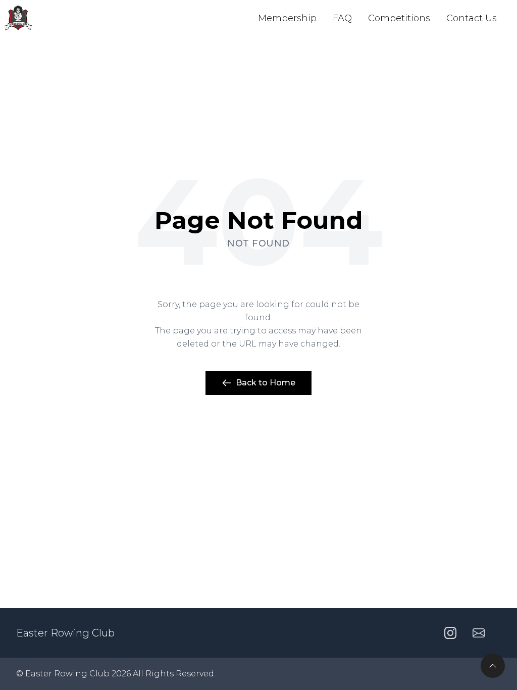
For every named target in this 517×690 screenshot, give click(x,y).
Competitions (399, 18)
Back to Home (265, 382)
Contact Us (471, 18)
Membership (287, 18)
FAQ (342, 18)
